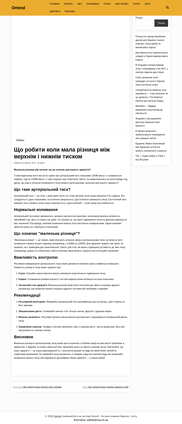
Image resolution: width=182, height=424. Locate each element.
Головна (54, 4)
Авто (147, 4)
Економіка (93, 4)
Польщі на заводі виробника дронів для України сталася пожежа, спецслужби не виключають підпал (151, 42)
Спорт (136, 4)
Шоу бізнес (122, 4)
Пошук (139, 17)
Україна (68, 4)
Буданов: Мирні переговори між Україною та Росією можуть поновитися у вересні (151, 147)
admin (42, 163)
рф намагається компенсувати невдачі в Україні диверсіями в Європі (152, 56)
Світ (79, 4)
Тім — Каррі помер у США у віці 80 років (150, 158)
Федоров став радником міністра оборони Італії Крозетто (148, 122)
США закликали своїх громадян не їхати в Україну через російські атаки (150, 81)
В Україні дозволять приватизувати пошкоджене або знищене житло (150, 134)
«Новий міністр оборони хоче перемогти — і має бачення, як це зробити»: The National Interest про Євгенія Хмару (152, 95)
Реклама (70, 11)
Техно (107, 4)
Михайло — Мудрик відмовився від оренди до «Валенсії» (149, 110)
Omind (18, 7)
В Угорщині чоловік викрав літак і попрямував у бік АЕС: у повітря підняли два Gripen (152, 69)
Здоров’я (54, 11)
